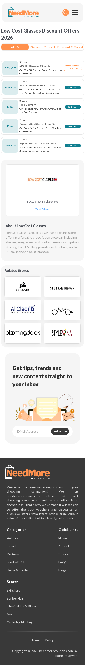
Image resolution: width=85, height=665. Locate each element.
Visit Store (42, 209)
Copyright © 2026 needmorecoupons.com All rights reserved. (45, 653)
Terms (35, 640)
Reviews (13, 554)
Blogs (62, 570)
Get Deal (72, 87)
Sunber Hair (15, 598)
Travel (11, 546)
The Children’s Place (21, 606)
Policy (49, 640)
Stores (63, 554)
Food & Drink (16, 562)
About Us (65, 546)
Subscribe (60, 431)
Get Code (73, 68)
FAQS (62, 562)
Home (62, 538)
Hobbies (13, 538)
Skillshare (13, 590)
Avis (10, 614)
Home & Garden (18, 570)
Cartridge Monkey (19, 622)
